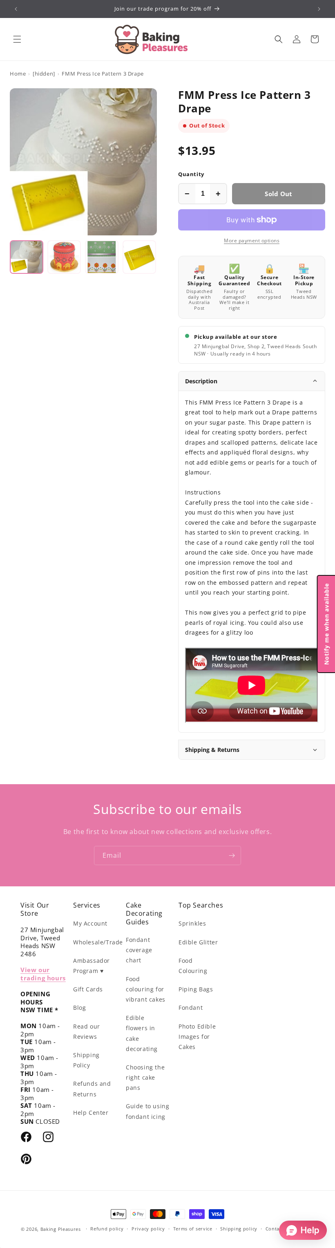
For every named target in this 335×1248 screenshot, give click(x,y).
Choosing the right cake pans (145, 1077)
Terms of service (192, 1229)
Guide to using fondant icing (147, 1111)
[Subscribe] (232, 855)
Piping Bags (196, 989)
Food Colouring (193, 966)
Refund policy (106, 1229)
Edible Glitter (198, 942)
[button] (17, 39)
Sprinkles (192, 923)
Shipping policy (238, 1229)
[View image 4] (139, 257)
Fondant (191, 1007)
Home (18, 73)
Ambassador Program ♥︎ (91, 966)
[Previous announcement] (16, 9)
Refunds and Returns (92, 1089)
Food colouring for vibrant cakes (145, 989)
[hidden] (44, 73)
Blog (79, 1007)
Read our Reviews (86, 1031)
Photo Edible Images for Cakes (197, 1036)
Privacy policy (148, 1229)
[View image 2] (64, 257)
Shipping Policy (86, 1060)
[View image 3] (101, 257)
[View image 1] (26, 257)
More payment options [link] (251, 240)
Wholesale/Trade (98, 942)
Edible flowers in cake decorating (142, 1033)
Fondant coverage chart (139, 950)
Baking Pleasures (60, 1229)
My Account (90, 923)
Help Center (91, 1112)
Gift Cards (88, 989)
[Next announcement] (319, 9)
